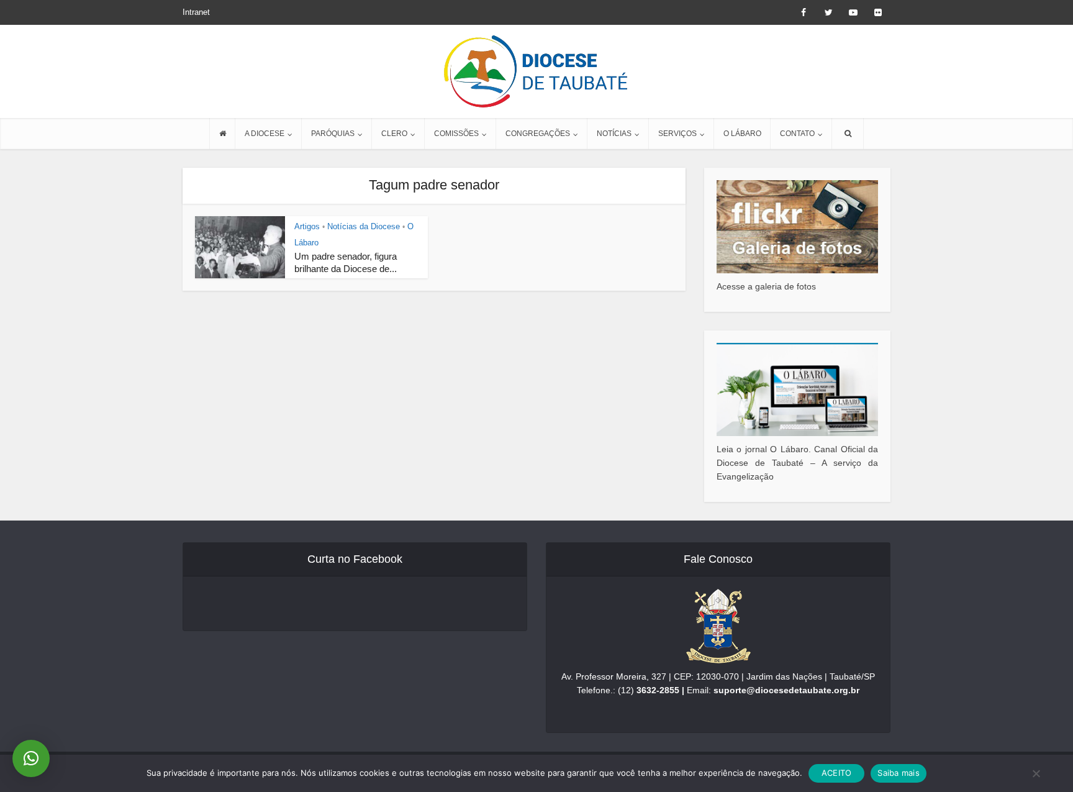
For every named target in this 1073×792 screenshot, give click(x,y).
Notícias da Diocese (363, 226)
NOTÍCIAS (614, 133)
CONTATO (797, 133)
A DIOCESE (264, 133)
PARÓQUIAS (333, 133)
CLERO (394, 133)
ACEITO (837, 773)
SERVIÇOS (677, 133)
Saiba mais (898, 773)
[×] (31, 758)
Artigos (307, 226)
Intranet (196, 12)
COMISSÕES (456, 133)
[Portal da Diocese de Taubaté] (536, 71)
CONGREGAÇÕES (537, 133)
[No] (1036, 773)
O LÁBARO (742, 133)
